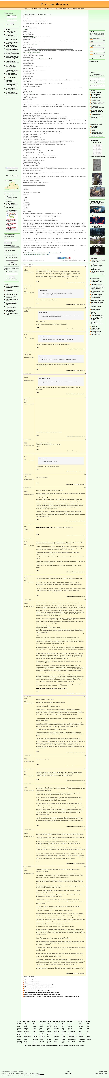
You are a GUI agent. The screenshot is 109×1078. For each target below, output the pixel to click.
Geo (33, 1021)
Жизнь (53, 8)
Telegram (82, 1045)
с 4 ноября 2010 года (32, 44)
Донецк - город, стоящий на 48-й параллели (97, 317)
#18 (85, 755)
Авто (63, 1028)
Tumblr (77, 1045)
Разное (64, 8)
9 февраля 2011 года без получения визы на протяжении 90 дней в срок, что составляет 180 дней (50, 49)
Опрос (92, 31)
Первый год (94, 326)
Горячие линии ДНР (95, 99)
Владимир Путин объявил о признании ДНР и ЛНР (12, 86)
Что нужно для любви (11, 77)
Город (60, 8)
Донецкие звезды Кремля (97, 302)
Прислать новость (103, 1071)
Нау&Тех (64, 1031)
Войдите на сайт (27, 260)
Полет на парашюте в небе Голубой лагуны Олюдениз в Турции (97, 204)
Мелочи (55, 1026)
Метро (63, 1041)
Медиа (18, 1029)
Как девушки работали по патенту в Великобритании (97, 324)
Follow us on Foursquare (11, 175)
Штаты (34, 1025)
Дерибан (26, 1029)
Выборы (41, 1038)
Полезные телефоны (96, 114)
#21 (85, 829)
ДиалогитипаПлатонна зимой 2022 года (11, 35)
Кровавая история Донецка (97, 300)
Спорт (35, 8)
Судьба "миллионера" (96, 297)
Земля (34, 1026)
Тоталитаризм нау (72, 1034)
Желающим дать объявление (95, 127)
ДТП (25, 1023)
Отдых (49, 8)
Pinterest (61, 1045)
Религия (41, 1026)
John (80, 1031)
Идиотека (70, 1028)
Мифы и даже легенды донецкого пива (96, 282)
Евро (48, 1038)
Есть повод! (56, 1028)
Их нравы (26, 1038)
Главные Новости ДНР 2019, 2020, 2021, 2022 (98, 261)
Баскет (49, 1042)
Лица (57, 8)
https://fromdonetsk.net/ (32, 1075)
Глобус (76, 260)
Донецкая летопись (95, 334)
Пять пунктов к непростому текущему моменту (12, 54)
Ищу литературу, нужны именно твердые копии (97, 133)
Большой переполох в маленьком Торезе (11, 207)
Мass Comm (57, 1031)
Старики (88, 1029)
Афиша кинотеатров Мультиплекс (32, 981)
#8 (85, 397)
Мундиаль (49, 1033)
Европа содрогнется (72, 1036)
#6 (85, 352)
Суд (63, 1023)
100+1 (48, 1023)
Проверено (56, 1025)
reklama (19, 1038)
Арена (48, 1028)
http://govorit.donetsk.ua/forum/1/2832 (44, 527)
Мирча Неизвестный (10, 297)
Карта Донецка (9, 180)
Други (55, 1042)
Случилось (26, 1021)
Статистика (42, 1031)
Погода (34, 1038)
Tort (80, 1023)
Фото (79, 8)
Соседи (55, 1029)
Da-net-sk (81, 1021)
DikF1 (80, 1033)
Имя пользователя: (12, 15)
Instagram (66, 1045)
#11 (85, 474)
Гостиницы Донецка (95, 100)
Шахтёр (49, 1026)
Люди (88, 1021)
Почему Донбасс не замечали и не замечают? (12, 46)
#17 (85, 696)
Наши (88, 1023)
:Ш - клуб (49, 1025)
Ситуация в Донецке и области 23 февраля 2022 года (12, 74)
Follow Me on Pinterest (12, 170)
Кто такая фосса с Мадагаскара (10, 79)
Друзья (19, 1039)
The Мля (69, 1021)
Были (55, 1038)
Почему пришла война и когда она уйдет (11, 32)
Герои (88, 1025)
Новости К (42, 1021)
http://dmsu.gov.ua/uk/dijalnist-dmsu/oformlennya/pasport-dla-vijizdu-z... (52, 688)
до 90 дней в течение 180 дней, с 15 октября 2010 (40, 58)
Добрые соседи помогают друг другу (33, 988)
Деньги (44, 8)
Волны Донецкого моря (96, 315)
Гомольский (82, 1041)
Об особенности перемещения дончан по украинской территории (39, 986)
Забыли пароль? (10, 24)
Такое (63, 1021)
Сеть (63, 1033)
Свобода (19, 1034)
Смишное (19, 1031)
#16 (85, 599)
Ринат (88, 1031)
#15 (85, 575)
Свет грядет (70, 1033)
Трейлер (64, 1029)
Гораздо (56, 1034)
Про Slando (93, 129)
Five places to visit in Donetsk (98, 102)
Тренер (88, 1034)
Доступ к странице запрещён (10, 195)
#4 (85, 307)
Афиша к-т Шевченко (96, 95)
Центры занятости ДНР (96, 97)
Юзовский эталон (95, 332)
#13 (85, 524)
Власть (40, 8)
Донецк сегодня (27, 1034)
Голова (41, 1039)
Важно (19, 1021)
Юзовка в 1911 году (95, 299)
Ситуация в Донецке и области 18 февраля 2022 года (12, 93)
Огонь (34, 1033)
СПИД (63, 1042)
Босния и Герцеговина (28, 36)
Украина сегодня (82, 260)
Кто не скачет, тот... (97, 142)
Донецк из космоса (97, 172)
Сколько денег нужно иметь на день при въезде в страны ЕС (38, 984)
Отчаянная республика (96, 284)
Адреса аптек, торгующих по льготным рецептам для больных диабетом (41, 992)
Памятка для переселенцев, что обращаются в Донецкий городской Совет (42, 994)
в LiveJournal (49, 1045)
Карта (34, 1023)
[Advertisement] (97, 20)
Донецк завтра (27, 1036)
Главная (26, 8)
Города (34, 1029)
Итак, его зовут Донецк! (96, 280)
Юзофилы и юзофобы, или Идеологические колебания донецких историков (97, 287)
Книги (18, 1026)
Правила (93, 130)
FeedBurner (14, 264)
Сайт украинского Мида (28, 254)
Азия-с (34, 1028)
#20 (85, 783)
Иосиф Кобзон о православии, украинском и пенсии (12, 292)
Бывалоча (56, 1021)
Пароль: (12, 19)
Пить (63, 1025)
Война (55, 1033)
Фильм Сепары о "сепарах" (97, 236)
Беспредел (26, 1031)
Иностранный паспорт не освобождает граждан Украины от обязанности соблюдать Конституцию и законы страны (51, 996)
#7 (85, 373)
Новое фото (94, 140)
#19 (85, 769)
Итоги (40, 1042)
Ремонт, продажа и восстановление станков (97, 135)
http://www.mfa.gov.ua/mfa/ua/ (41, 254)
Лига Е (48, 1034)
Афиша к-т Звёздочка (96, 92)
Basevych (81, 1034)
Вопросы (26, 1026)
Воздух (34, 1034)
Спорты (49, 1021)
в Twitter (71, 1045)
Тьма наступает (71, 1031)
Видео (82, 8)
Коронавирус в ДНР (95, 269)
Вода (34, 1031)
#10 (85, 454)
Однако (55, 1041)
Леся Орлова (82, 1039)
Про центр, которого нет (96, 294)
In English (35, 1042)
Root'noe (81, 1038)
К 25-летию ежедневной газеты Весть (97, 157)
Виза (74, 260)
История (19, 1023)
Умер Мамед (9, 201)
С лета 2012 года (30, 92)
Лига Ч (48, 1036)
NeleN (80, 1028)
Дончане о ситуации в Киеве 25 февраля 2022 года (12, 71)
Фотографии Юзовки (96, 331)
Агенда (25, 1025)
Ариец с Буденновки (96, 313)
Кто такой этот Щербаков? (12, 296)
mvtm (80, 1029)
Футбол (49, 1031)
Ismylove (81, 1026)
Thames (34, 15)
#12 (85, 487)
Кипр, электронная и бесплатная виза (31, 52)
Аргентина (25, 29)
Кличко (49, 1039)
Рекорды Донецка (95, 328)
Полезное (70, 8)
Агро (40, 1023)
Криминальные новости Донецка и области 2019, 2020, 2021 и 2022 (97, 267)
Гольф (48, 1029)
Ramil (80, 1025)
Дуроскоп (70, 1026)
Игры (55, 1023)
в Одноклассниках (40, 1045)
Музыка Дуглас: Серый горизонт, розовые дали (97, 246)
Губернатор (42, 1036)
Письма (25, 1041)
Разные (63, 1036)
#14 (85, 538)
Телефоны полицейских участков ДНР (97, 117)
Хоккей (49, 1041)
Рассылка (19, 1041)
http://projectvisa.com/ (54, 252)
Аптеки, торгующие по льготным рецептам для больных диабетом (97, 111)
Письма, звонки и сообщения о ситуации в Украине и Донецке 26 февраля (11, 67)
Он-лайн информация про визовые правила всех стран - (36, 252)
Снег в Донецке (97, 186)
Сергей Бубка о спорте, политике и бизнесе (11, 311)
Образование (71, 1029)
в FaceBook (33, 1045)
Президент (42, 1033)
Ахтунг (25, 1033)
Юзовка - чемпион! (95, 309)
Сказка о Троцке (95, 329)
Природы (35, 1036)
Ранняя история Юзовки (96, 295)
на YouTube (55, 1045)
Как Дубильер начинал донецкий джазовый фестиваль (96, 321)
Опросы (19, 1033)
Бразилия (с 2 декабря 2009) (29, 37)
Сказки (19, 1036)
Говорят (25, 1039)
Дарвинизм (56, 1036)
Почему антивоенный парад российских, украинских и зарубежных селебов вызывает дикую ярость (12, 58)
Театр (40, 1029)
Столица (41, 1041)
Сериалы (64, 1034)
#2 (85, 266)
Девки (88, 1026)
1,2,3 (69, 1025)
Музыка (19, 1028)
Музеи (40, 1028)
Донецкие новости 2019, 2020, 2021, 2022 (96, 263)
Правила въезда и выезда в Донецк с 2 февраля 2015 (37, 990)
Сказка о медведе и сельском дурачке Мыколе (12, 51)
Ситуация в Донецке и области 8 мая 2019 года (11, 204)
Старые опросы (94, 58)
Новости (31, 8)
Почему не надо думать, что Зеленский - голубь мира (12, 49)
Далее (103, 274)
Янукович (89, 1039)
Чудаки (88, 1038)
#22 (85, 866)
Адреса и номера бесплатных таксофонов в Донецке (97, 107)
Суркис (88, 1036)
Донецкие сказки (71, 1039)
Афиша (75, 8)
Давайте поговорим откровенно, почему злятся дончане (12, 63)
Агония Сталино (9, 289)
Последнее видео (95, 201)
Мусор (63, 1038)
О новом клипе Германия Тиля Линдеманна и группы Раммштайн (97, 226)
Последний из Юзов (10, 306)
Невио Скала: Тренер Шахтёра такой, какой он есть (11, 303)
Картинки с (35, 1039)
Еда (62, 1026)
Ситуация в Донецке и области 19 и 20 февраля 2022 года (12, 90)
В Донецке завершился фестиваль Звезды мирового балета (11, 199)
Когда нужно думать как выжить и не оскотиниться (12, 40)
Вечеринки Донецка (95, 94)
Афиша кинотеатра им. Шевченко (32, 979)
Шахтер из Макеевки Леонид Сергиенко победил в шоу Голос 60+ (97, 215)
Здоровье (56, 1039)
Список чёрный (71, 1041)
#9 (85, 439)
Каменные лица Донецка (11, 294)
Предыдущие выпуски (9, 245)
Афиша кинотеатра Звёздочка (31, 982)
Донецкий (19, 1042)
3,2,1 (88, 1033)
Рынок (63, 1039)
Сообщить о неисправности (100, 1075)
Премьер (41, 1034)
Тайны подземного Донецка (97, 290)
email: (6, 239)
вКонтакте (27, 1045)
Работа (41, 1025)
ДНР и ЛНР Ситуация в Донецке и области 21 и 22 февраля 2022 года (12, 83)
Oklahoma (81, 1036)
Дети (88, 1028)
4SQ (74, 1045)
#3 (85, 285)
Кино (18, 1025)
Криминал (26, 1028)
